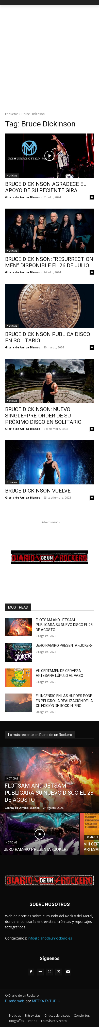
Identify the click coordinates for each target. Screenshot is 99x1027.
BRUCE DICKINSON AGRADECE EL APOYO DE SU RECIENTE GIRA (45, 187)
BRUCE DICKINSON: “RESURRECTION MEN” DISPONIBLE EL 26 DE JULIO (49, 262)
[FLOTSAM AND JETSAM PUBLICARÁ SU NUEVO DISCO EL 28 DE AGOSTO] (18, 627)
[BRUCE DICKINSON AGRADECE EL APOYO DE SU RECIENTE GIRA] (49, 155)
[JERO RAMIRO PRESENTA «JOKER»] (18, 652)
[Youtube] (68, 972)
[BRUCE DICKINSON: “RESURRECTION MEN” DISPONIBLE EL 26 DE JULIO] (49, 231)
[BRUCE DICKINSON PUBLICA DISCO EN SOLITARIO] (49, 306)
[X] (58, 972)
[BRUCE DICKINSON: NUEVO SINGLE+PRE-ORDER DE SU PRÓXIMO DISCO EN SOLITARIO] (49, 381)
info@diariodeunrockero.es (50, 938)
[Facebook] (31, 972)
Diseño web (14, 1001)
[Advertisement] (49, 57)
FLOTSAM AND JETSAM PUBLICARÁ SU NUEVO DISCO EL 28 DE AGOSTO (64, 625)
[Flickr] (40, 972)
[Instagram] (49, 972)
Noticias (12, 175)
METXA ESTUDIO (46, 1001)
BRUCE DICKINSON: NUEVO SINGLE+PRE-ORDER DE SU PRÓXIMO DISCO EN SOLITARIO (43, 415)
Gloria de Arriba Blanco (22, 197)
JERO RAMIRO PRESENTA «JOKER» (64, 645)
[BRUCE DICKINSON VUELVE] (49, 462)
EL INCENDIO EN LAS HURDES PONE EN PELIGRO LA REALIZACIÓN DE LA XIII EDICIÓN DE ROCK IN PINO (64, 701)
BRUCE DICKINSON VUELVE (38, 491)
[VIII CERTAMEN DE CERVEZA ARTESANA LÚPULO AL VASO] (18, 677)
